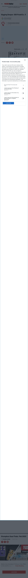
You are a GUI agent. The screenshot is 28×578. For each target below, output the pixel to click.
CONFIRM (8, 103)
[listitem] (14, 85)
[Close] (25, 60)
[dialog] (14, 289)
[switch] (23, 88)
